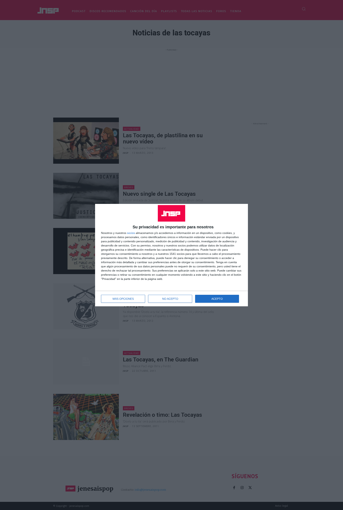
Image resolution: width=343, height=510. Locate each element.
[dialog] (171, 255)
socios (131, 233)
